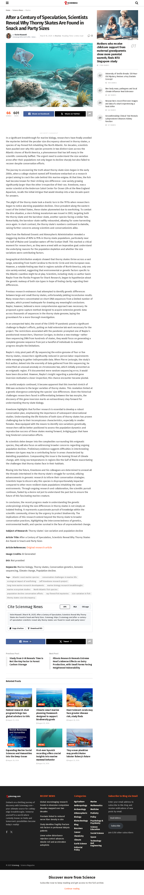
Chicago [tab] (85, 688)
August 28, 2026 (73, 801)
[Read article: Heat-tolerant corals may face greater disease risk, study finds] (80, 779)
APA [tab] (64, 688)
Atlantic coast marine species (26, 659)
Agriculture (79, 883)
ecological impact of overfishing (21, 663)
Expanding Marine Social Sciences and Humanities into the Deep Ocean (19, 834)
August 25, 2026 (73, 842)
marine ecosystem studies (19, 671)
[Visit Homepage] (72, 3)
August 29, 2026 (13, 801)
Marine (28, 10)
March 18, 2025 (46, 36)
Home (8, 10)
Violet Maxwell (21, 35)
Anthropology (80, 887)
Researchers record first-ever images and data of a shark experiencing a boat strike (121, 104)
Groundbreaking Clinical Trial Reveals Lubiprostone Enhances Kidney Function (121, 119)
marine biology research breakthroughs (65, 667)
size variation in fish (81, 675)
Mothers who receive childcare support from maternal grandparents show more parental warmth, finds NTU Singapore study (111, 52)
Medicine (94, 890)
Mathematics (96, 887)
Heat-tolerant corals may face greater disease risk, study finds (80, 794)
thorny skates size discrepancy (21, 679)
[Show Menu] (7, 3)
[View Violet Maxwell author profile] (8, 36)
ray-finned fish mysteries (57, 675)
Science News (18, 10)
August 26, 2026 (43, 845)
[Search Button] (136, 3)
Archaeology (80, 890)
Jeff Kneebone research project (53, 663)
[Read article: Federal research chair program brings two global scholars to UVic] (19, 779)
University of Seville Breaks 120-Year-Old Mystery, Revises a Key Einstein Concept (121, 76)
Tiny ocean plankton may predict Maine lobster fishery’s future (78, 834)
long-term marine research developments (25, 667)
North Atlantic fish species (46, 671)
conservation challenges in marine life (59, 659)
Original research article (39, 629)
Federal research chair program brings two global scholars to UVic (18, 794)
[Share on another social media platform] (89, 114)
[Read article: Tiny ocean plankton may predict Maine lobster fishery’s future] (80, 819)
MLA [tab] (75, 688)
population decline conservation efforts (25, 675)
